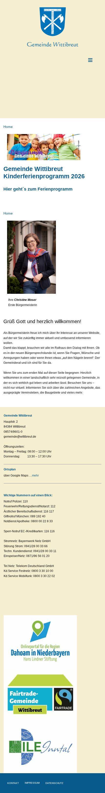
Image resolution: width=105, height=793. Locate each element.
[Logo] (40, 616)
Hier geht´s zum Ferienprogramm (38, 189)
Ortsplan (10, 469)
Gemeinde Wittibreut (18, 415)
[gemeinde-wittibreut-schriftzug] (52, 40)
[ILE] (40, 721)
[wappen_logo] (52, 8)
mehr (35, 475)
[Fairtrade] (40, 668)
